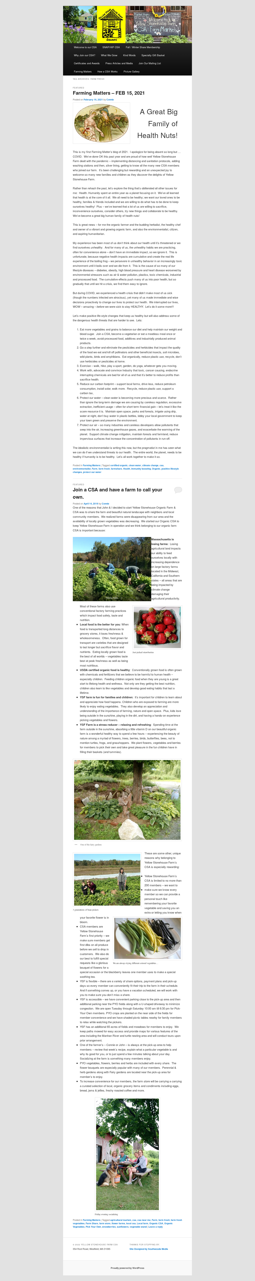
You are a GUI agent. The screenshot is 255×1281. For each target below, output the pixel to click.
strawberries (109, 1226)
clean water (135, 465)
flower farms (118, 1223)
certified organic (119, 465)
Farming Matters (83, 71)
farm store (105, 1223)
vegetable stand (138, 1226)
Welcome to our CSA (85, 47)
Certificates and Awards (87, 63)
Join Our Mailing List (150, 63)
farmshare (116, 468)
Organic (156, 468)
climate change (150, 465)
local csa (131, 1223)
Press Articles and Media (119, 63)
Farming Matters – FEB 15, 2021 (109, 92)
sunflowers (123, 1226)
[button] (112, 569)
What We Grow (109, 55)
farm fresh (104, 468)
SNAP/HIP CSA (111, 47)
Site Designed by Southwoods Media (149, 1249)
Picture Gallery (132, 71)
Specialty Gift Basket (153, 55)
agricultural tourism (120, 1220)
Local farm (142, 1223)
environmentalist (82, 468)
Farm (94, 468)
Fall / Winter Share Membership (143, 47)
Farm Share (92, 1223)
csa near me (144, 1220)
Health (126, 468)
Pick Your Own (93, 1226)
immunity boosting (141, 468)
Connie (110, 99)
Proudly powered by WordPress (127, 1268)
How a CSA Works (107, 71)
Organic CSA (156, 1223)
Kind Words (129, 55)
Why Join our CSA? (84, 55)
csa (162, 465)
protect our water (92, 472)
